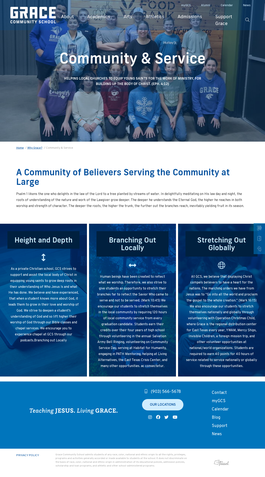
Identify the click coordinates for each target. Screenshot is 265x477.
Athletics (155, 16)
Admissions (190, 16)
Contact (219, 393)
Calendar (227, 5)
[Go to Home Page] (33, 15)
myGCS (186, 5)
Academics (98, 16)
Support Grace (223, 19)
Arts (128, 16)
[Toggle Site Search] (247, 20)
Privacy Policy (27, 455)
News (247, 5)
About (67, 16)
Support (219, 426)
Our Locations (163, 405)
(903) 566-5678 (166, 392)
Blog (216, 417)
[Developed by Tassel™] (211, 463)
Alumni (205, 5)
